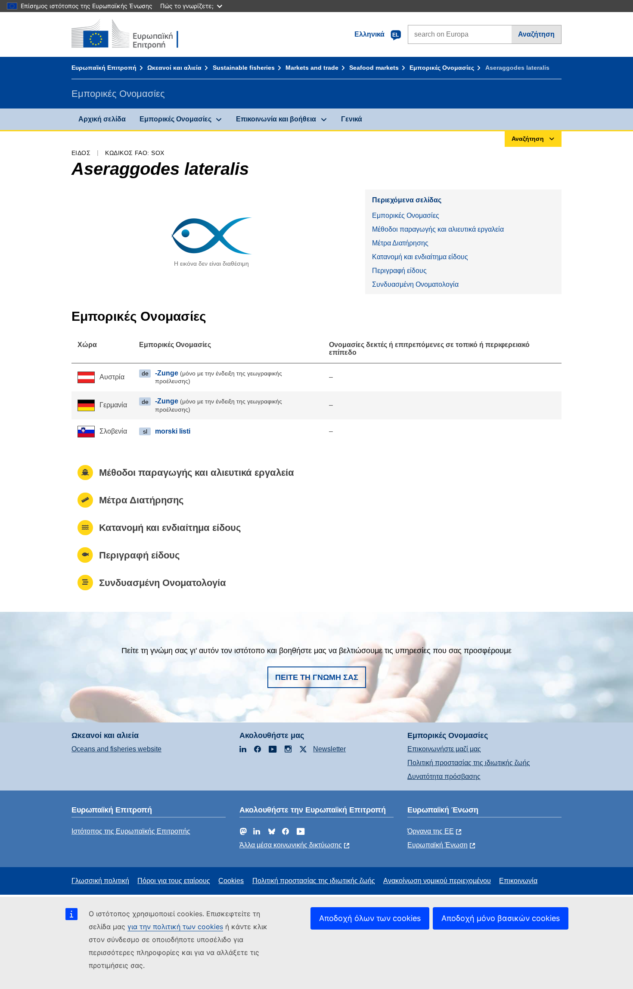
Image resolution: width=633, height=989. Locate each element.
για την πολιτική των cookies (175, 926)
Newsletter (329, 749)
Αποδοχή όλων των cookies (370, 918)
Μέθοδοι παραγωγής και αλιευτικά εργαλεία (438, 229)
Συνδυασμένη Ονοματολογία (415, 284)
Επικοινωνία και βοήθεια (276, 119)
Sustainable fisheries (244, 67)
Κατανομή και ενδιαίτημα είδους (420, 256)
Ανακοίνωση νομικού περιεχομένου (437, 880)
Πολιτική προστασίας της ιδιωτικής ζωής (468, 762)
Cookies (231, 880)
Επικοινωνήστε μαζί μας (444, 749)
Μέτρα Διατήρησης (400, 243)
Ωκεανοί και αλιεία (174, 67)
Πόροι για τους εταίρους (173, 880)
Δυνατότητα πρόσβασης (444, 776)
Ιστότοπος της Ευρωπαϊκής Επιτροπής (130, 831)
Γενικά (351, 119)
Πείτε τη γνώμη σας (316, 677)
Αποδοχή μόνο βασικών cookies (500, 918)
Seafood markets (374, 67)
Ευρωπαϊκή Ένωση (437, 845)
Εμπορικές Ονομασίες (442, 67)
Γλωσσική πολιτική (100, 880)
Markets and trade (311, 67)
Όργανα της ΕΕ (430, 831)
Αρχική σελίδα (102, 119)
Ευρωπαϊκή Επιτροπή (104, 67)
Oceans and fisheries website (116, 749)
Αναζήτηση (536, 34)
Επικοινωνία (518, 880)
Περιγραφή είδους (399, 270)
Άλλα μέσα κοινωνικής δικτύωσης (290, 845)
